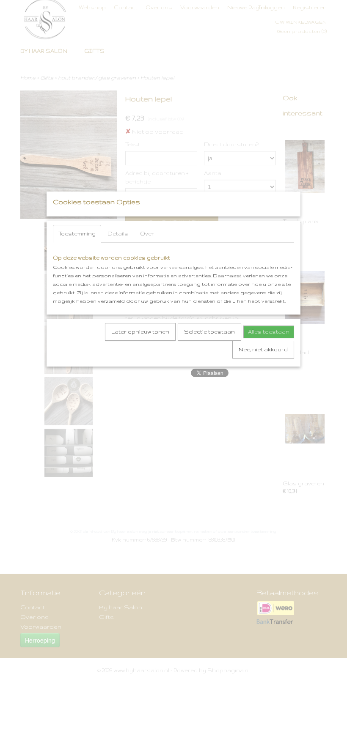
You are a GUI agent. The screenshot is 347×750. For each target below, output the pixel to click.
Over (147, 233)
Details (117, 233)
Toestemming (77, 233)
